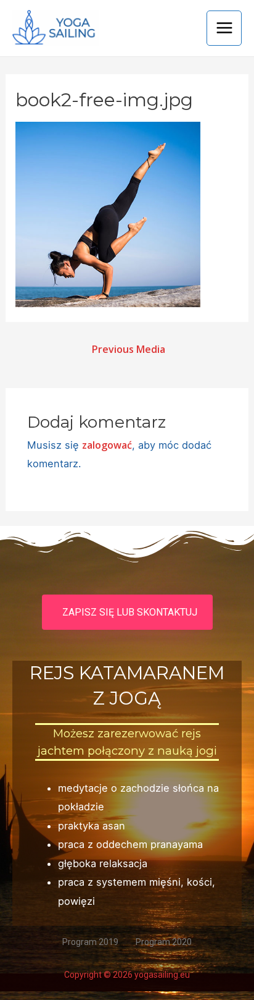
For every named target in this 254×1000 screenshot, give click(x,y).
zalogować (107, 445)
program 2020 (164, 942)
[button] (127, 612)
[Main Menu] (224, 28)
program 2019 (90, 942)
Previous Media (128, 349)
